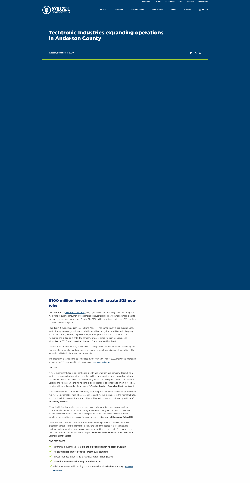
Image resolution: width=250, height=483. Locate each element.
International (157, 9)
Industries (119, 9)
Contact (187, 9)
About (173, 9)
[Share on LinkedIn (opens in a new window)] (190, 53)
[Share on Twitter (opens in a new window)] (194, 53)
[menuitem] (103, 10)
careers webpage (102, 362)
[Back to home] (56, 10)
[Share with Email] (199, 53)
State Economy (137, 9)
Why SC (103, 9)
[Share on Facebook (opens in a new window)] (186, 53)
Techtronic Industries (75, 312)
